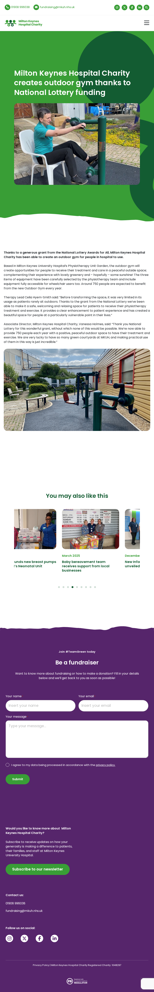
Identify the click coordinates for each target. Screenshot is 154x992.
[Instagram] (117, 7)
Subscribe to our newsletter (37, 869)
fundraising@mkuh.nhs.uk (57, 7)
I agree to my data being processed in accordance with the (63, 765)
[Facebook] (132, 7)
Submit (17, 779)
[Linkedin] (139, 7)
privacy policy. (105, 765)
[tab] (59, 587)
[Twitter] (124, 7)
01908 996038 (20, 7)
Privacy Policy (41, 965)
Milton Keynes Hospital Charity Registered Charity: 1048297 (86, 965)
